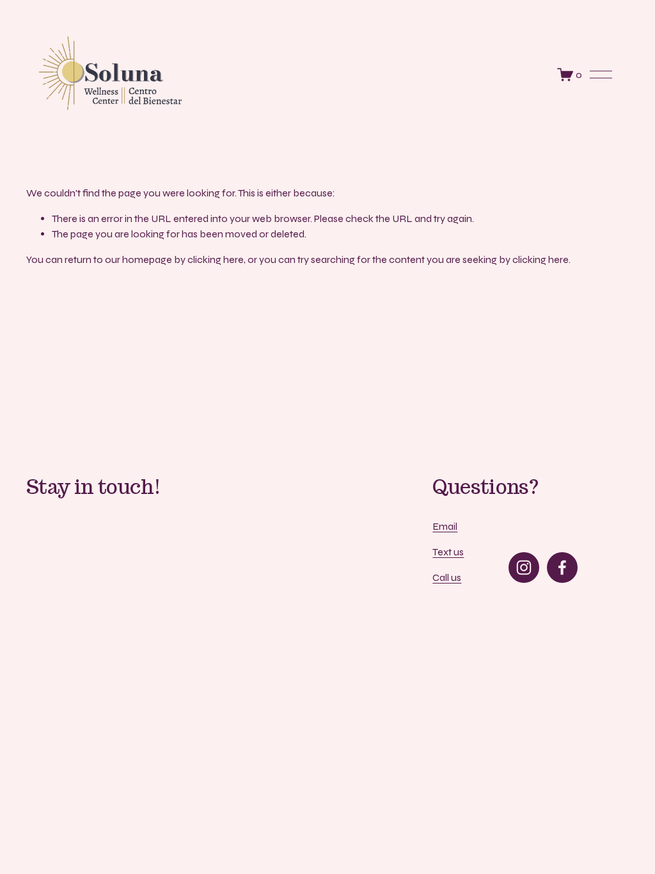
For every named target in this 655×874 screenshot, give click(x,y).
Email (444, 526)
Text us (448, 552)
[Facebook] (562, 567)
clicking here (215, 259)
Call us (446, 577)
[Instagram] (524, 567)
